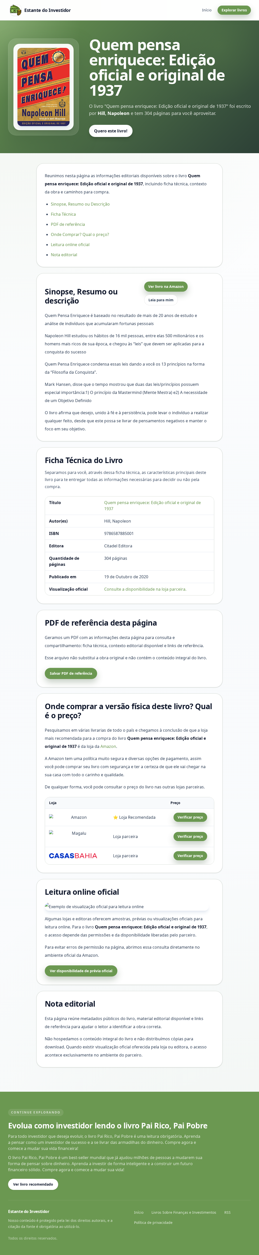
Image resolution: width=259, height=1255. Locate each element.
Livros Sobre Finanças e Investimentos (184, 1212)
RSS (227, 1212)
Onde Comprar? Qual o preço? (80, 234)
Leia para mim (161, 299)
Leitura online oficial (70, 244)
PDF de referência (68, 224)
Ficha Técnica (63, 214)
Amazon (108, 746)
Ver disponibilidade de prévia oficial (81, 970)
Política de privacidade (153, 1222)
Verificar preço (190, 817)
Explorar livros (234, 10)
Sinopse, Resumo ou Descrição (80, 204)
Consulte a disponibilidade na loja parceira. (145, 589)
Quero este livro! (110, 131)
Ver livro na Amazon (166, 286)
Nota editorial (64, 254)
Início (206, 10)
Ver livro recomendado (33, 1184)
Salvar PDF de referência (71, 673)
